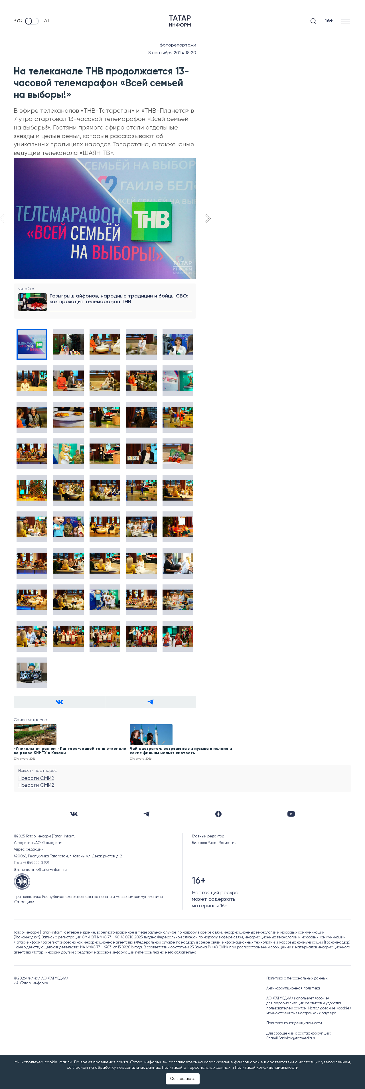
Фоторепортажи (178, 45)
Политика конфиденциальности (294, 1023)
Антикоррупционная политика (293, 988)
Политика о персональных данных (297, 978)
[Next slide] (207, 218)
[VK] (73, 814)
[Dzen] (218, 814)
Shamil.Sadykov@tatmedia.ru (291, 1038)
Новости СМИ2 (36, 778)
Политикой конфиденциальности (266, 1068)
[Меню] (346, 21)
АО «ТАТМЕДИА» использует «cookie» (298, 998)
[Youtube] (291, 813)
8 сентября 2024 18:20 (172, 53)
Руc (18, 21)
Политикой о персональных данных (196, 1068)
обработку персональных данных (127, 1068)
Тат (46, 21)
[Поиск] (313, 21)
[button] (32, 344)
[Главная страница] (180, 21)
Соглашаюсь (182, 1079)
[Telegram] (146, 814)
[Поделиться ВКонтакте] (59, 702)
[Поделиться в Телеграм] (150, 702)
